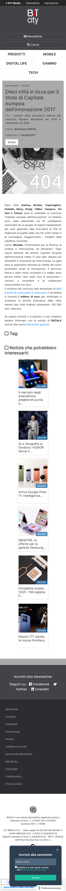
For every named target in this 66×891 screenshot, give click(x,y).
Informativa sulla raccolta (19, 887)
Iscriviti (35, 877)
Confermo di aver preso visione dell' (33, 868)
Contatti (10, 717)
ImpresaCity (51, 3)
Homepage (11, 85)
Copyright (11, 769)
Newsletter (34, 36)
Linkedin (41, 689)
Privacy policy (13, 784)
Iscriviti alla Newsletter (33, 676)
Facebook (40, 684)
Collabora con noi (16, 746)
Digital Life (16, 63)
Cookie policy (13, 776)
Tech (33, 73)
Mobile (12, 142)
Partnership (12, 732)
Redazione (11, 709)
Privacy (9, 739)
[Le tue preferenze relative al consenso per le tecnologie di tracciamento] (50, 888)
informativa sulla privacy (33, 870)
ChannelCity (33, 3)
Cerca (34, 45)
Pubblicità (11, 724)
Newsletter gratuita (38, 324)
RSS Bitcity (11, 761)
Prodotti (16, 54)
